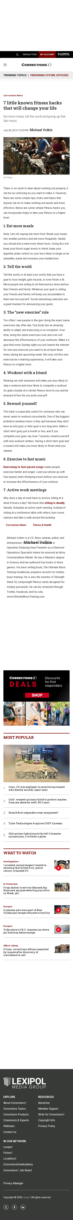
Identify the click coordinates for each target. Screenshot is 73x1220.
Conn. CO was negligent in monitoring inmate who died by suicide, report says (36, 788)
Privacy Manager (13, 1183)
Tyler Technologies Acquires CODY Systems (35, 823)
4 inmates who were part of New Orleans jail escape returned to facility (26, 911)
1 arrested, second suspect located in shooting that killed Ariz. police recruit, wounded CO (25, 867)
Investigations (11, 861)
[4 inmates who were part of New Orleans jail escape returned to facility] (62, 909)
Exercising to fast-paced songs (23, 467)
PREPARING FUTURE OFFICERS (49, 75)
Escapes (7, 906)
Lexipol (26, 1197)
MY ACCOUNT (47, 54)
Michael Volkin (41, 130)
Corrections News (13, 95)
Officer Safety (10, 945)
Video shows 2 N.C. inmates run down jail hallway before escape (26, 931)
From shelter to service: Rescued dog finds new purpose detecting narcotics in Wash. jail (26, 890)
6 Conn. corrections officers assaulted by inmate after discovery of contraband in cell (26, 952)
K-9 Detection (10, 884)
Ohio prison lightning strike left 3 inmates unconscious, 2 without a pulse (34, 835)
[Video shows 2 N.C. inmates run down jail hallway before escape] (62, 929)
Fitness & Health (42, 525)
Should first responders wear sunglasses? (33, 812)
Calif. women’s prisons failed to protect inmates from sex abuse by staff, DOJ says (37, 801)
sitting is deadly (54, 503)
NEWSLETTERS (30, 54)
